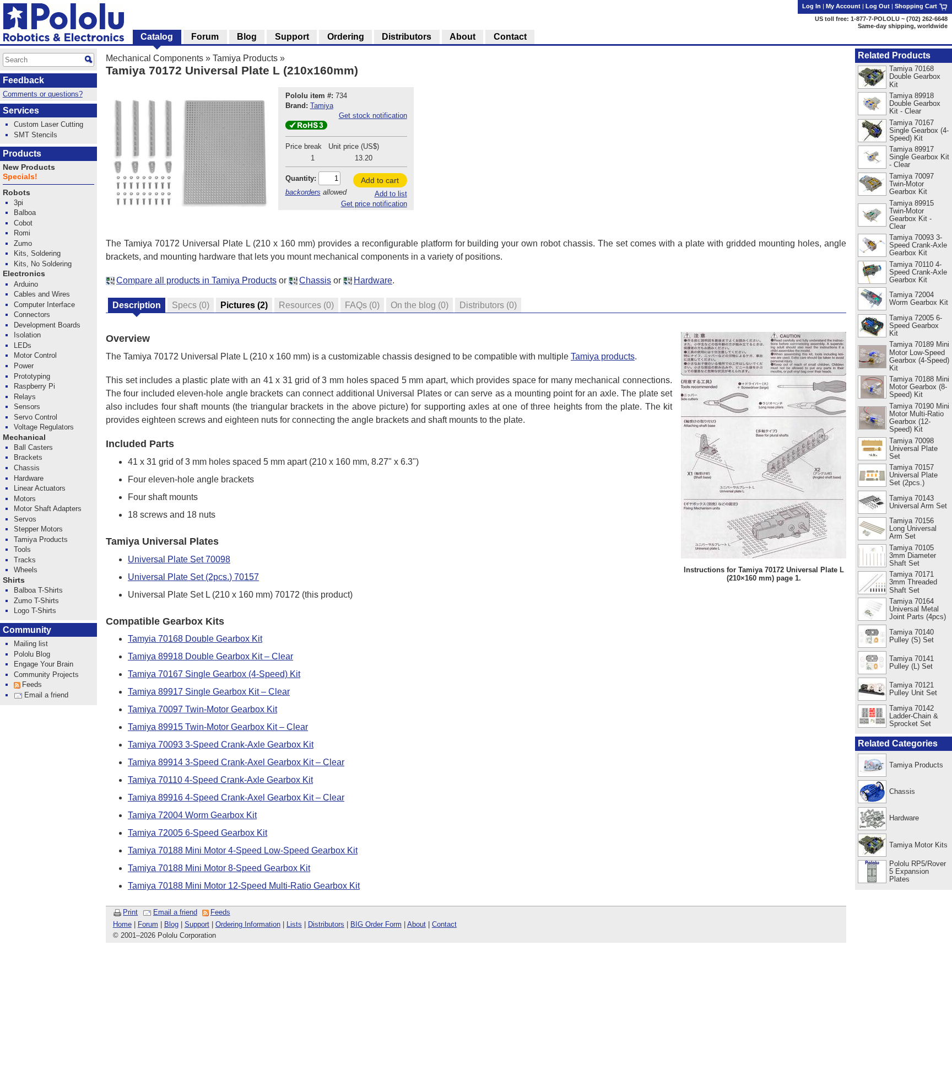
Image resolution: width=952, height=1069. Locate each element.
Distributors (326, 924)
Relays (25, 397)
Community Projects (46, 674)
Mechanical (24, 437)
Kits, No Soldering (43, 264)
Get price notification (374, 204)
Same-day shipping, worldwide (903, 26)
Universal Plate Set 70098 (179, 559)
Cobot (23, 223)
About (416, 924)
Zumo (23, 243)
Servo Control (35, 417)
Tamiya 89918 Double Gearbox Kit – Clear (210, 656)
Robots (16, 193)
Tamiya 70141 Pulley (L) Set (911, 662)
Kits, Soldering (37, 253)
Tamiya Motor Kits (918, 845)
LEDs (22, 345)
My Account (843, 6)
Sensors (27, 406)
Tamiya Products (245, 58)
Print (130, 912)
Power (24, 366)
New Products (29, 167)
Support (197, 924)
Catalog (156, 36)
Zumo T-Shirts (36, 601)
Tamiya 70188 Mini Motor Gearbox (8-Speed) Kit (919, 387)
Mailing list (31, 644)
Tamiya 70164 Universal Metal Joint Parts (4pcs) (917, 609)
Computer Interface (44, 304)
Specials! (20, 177)
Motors (25, 499)
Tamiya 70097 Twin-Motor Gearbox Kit (202, 709)
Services (21, 110)
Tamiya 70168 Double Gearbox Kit (914, 76)
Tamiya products (603, 356)
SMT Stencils (35, 135)
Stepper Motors (38, 529)
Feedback (23, 80)
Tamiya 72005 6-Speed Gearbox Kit (197, 832)
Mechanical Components (154, 58)
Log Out (878, 6)
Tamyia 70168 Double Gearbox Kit (195, 638)
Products (22, 153)
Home (122, 924)
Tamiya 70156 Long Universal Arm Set (913, 528)
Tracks (25, 560)
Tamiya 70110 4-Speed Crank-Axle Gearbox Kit (220, 780)
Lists (294, 924)
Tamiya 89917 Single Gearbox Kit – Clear (209, 691)
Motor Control (35, 355)
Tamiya (321, 105)
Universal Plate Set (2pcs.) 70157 (193, 577)
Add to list (391, 194)
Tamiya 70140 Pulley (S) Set (911, 636)
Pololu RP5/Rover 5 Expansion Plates (917, 871)
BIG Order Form (376, 924)
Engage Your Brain (43, 664)
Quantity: (300, 178)
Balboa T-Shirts (38, 590)
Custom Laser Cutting (48, 124)
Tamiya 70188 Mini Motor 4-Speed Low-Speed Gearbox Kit (243, 850)
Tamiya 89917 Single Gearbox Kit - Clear (919, 157)
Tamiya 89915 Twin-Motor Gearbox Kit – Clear (218, 727)
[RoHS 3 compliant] (306, 127)
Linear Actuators (40, 488)
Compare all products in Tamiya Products (196, 280)
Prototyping (32, 376)
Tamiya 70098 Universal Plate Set (913, 448)
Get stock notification (373, 115)
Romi (22, 233)
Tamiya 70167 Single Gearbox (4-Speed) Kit (214, 674)
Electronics (24, 274)
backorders (303, 192)
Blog (171, 924)
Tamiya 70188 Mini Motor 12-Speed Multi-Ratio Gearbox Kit (244, 885)
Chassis (315, 280)
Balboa (25, 212)
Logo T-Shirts (35, 610)
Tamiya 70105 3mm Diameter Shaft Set (912, 555)
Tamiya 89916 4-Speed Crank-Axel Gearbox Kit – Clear (236, 797)
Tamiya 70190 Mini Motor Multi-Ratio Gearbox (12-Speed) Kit (919, 417)
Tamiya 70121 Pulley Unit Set (913, 689)
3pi (18, 202)
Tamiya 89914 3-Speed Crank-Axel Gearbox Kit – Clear (236, 762)
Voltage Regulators (44, 427)
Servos (25, 519)
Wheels (25, 570)
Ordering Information (247, 924)
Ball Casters (33, 447)
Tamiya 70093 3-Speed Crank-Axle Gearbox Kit (220, 744)
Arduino (26, 284)
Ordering (345, 36)
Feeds (220, 912)
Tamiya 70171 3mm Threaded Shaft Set (913, 582)
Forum (148, 924)
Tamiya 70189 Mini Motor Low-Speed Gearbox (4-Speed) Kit (919, 356)
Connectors (32, 314)
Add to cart (380, 180)
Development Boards (47, 325)
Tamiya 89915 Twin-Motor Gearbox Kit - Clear (911, 214)
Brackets (28, 457)
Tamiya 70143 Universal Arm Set (918, 502)
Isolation (27, 335)
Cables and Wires (42, 294)
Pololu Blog (32, 654)
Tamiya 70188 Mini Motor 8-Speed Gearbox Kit (219, 868)
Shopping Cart (917, 6)
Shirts (14, 580)
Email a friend (175, 912)
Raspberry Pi (34, 386)
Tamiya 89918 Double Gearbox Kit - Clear (914, 103)
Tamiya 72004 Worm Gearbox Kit (192, 815)
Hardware (373, 280)
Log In (811, 6)
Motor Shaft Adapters (48, 508)
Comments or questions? (43, 94)
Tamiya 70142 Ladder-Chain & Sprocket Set (913, 716)
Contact (444, 924)
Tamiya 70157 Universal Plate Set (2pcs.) (913, 475)
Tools (22, 549)
